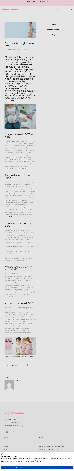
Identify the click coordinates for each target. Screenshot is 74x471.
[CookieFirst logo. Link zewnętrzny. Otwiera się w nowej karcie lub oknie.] (2, 454)
